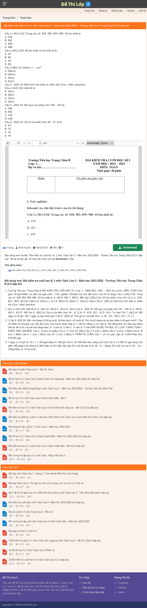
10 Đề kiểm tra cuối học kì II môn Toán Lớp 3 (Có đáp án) (39, 559)
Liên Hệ (86, 582)
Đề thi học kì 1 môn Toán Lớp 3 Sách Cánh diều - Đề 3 (37, 398)
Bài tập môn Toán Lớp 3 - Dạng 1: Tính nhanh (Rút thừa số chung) (43, 473)
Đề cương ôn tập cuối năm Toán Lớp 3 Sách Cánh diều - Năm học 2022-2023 (49, 521)
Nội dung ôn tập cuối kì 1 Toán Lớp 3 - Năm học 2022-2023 (39, 426)
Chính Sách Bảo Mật (93, 592)
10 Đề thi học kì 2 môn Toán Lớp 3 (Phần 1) (31, 550)
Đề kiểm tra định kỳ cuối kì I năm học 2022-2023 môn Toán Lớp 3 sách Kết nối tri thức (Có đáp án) (60, 417)
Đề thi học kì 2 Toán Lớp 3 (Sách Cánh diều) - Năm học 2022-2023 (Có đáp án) (50, 436)
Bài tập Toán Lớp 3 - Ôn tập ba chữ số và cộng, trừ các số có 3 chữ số (46, 483)
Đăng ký (103, 10)
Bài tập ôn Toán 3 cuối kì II (23, 531)
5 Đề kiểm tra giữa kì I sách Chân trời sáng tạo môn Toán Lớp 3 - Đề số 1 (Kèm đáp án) (55, 540)
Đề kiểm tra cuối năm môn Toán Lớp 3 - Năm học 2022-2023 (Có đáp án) (46, 502)
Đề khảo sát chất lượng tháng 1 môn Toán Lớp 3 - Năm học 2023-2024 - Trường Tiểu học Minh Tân (61, 388)
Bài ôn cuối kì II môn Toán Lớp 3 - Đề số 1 (31, 512)
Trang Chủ (89, 10)
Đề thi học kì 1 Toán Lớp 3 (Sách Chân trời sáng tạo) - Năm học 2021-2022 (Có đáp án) (54, 379)
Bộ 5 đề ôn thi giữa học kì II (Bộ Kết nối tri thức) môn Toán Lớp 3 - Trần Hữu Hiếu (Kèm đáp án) (59, 492)
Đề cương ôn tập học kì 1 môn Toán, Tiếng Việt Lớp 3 (37, 455)
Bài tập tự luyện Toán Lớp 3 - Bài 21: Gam (31, 369)
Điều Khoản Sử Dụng (93, 587)
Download (130, 247)
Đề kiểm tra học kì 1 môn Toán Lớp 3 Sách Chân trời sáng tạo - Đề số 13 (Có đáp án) (53, 407)
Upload (130, 10)
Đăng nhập (117, 10)
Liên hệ (142, 10)
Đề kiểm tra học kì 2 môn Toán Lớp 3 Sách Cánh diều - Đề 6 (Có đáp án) (46, 446)
